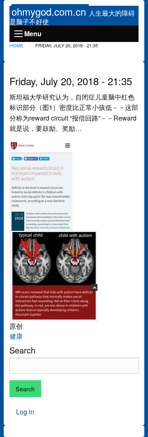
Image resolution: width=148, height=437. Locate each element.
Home (16, 45)
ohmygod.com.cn (50, 11)
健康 (16, 336)
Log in (25, 411)
